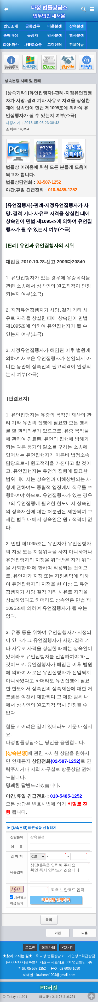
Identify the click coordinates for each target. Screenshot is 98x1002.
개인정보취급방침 (81, 956)
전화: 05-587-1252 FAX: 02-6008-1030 (49, 968)
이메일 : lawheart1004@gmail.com (49, 975)
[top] (91, 996)
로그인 (30, 947)
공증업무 (32, 26)
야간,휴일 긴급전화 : (41, 189)
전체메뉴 (76, 45)
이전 (58, 933)
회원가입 (48, 947)
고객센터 (54, 44)
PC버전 (67, 947)
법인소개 (10, 26)
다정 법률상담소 (49, 7)
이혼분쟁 (54, 26)
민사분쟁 (54, 35)
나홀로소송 (33, 44)
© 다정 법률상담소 (50, 956)
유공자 (32, 35)
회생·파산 (11, 44)
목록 (48, 920)
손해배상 (10, 35)
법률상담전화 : (33, 182)
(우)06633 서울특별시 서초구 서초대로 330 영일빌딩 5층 (49, 962)
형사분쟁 (76, 35)
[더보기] (92, 35)
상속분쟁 (76, 26)
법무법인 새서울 (49, 15)
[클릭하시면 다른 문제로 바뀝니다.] (17, 889)
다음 (85, 933)
